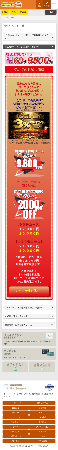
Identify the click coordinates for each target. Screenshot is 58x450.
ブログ (15, 427)
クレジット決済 (42, 427)
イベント (42, 413)
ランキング (15, 422)
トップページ (15, 403)
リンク (42, 436)
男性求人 (15, 441)
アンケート (15, 417)
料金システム (42, 403)
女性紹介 (15, 408)
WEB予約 (42, 417)
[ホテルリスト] (15, 366)
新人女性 (15, 413)
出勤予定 (42, 408)
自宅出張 (22, 11)
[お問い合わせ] (42, 366)
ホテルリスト (15, 432)
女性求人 (42, 422)
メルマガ (42, 432)
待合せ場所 (42, 441)
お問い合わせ (15, 436)
